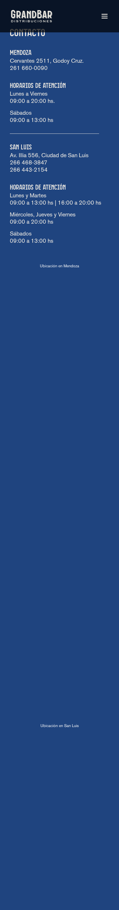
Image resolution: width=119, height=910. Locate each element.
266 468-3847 (28, 163)
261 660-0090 (29, 68)
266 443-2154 (29, 170)
